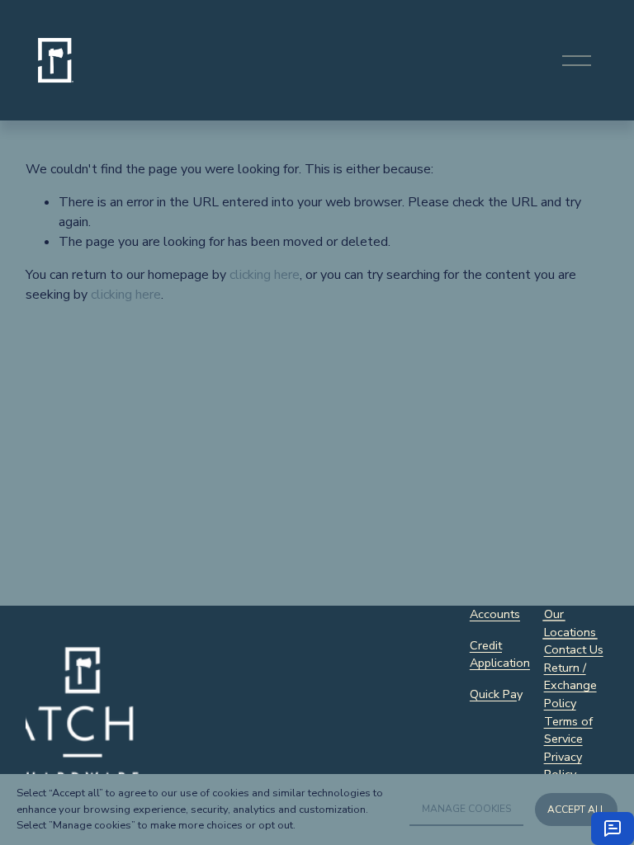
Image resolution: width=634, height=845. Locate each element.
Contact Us (573, 649)
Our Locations (570, 623)
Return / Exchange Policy (570, 685)
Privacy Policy (563, 765)
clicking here (264, 275)
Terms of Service (568, 730)
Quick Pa (493, 694)
